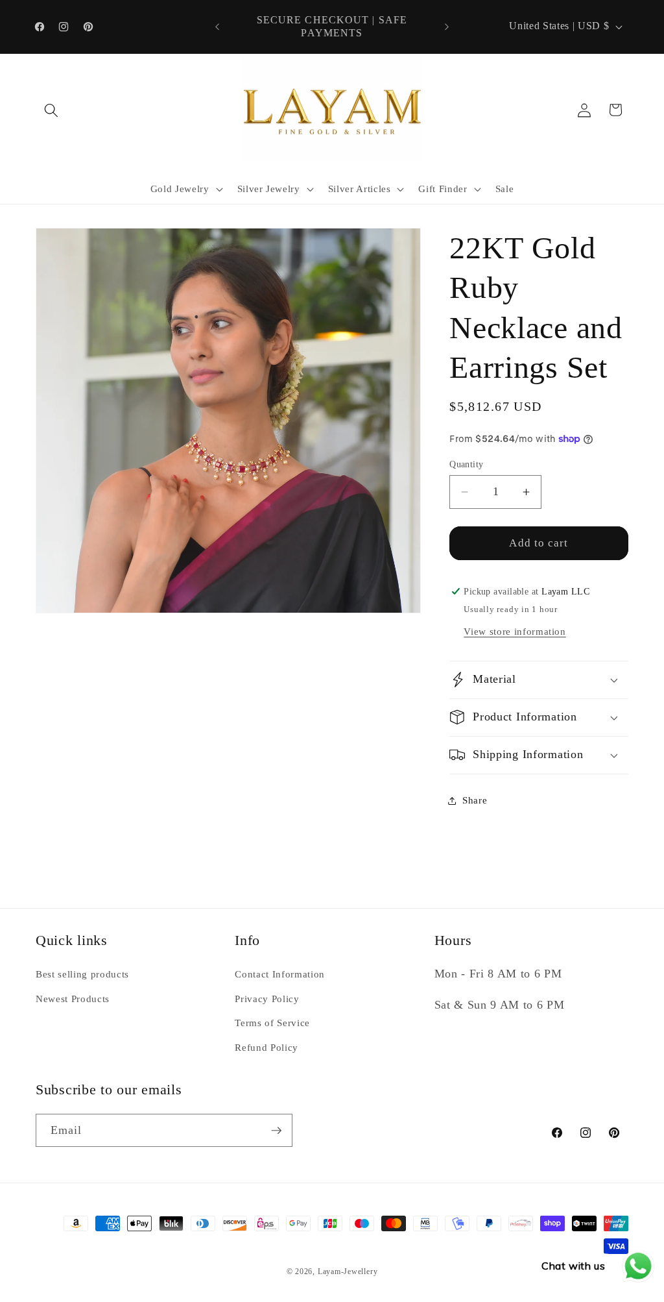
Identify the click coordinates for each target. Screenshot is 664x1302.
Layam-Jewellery (348, 1271)
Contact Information (280, 973)
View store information (515, 631)
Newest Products (73, 998)
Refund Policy (266, 1047)
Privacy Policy (267, 998)
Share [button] (474, 799)
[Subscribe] (276, 1131)
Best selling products (82, 973)
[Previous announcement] (217, 26)
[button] (51, 109)
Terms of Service (272, 1022)
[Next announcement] (447, 26)
